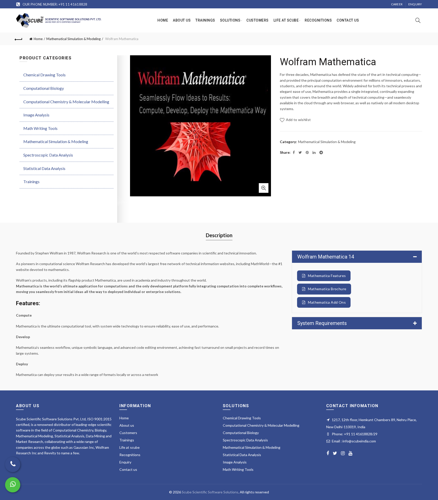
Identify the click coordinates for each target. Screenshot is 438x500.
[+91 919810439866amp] (12, 484)
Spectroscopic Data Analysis (48, 154)
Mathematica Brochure (327, 289)
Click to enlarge (263, 188)
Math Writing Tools (40, 128)
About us (182, 20)
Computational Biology (43, 88)
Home (162, 20)
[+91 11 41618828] (12, 464)
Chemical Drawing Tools (44, 74)
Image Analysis (36, 114)
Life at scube (286, 20)
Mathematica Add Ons (327, 302)
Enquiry (415, 4)
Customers (257, 20)
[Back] (18, 39)
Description (219, 235)
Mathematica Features (327, 275)
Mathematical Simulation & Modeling (73, 39)
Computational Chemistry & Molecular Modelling (66, 101)
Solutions (230, 20)
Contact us (128, 469)
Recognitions (318, 20)
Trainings (205, 20)
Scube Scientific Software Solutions (210, 492)
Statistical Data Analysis (44, 168)
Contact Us (348, 20)
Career (397, 4)
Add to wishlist (298, 119)
